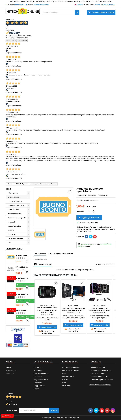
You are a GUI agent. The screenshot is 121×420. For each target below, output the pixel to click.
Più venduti (10, 373)
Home (8, 189)
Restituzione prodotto (70, 370)
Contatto (96, 361)
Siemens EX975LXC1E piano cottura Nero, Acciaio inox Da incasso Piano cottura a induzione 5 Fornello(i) (22, 310)
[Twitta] (91, 236)
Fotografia (12, 222)
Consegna (38, 367)
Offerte (8, 367)
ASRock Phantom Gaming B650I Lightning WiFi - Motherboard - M (99, 310)
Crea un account (108, 5)
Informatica (12, 193)
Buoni (64, 383)
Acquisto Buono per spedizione (22, 255)
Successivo (22, 40)
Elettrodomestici (14, 214)
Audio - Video (13, 209)
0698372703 (19, 5)
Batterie (10, 230)
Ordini (64, 373)
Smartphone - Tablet (16, 205)
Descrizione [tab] (40, 253)
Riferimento (81, 195)
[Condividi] (86, 236)
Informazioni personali (71, 367)
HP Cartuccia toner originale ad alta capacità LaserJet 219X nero (22, 267)
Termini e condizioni (41, 373)
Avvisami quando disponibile (28, 285)
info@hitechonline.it (41, 5)
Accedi (97, 5)
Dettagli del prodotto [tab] (61, 253)
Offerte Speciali (13, 197)
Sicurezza (11, 234)
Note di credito (68, 376)
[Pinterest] (95, 236)
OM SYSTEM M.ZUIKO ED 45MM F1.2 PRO (47, 311)
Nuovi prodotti (11, 370)
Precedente (11, 40)
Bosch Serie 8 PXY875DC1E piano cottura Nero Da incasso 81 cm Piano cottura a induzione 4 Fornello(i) (22, 294)
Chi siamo (38, 376)
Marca (101, 195)
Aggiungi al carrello (88, 217)
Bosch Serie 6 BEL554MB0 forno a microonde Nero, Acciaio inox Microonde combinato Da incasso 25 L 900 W (22, 279)
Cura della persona (15, 238)
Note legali (38, 370)
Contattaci (38, 383)
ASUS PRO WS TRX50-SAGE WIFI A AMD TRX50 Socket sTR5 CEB (73, 310)
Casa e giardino (14, 226)
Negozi (36, 389)
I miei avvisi (66, 386)
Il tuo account (70, 361)
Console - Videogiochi (16, 218)
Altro (9, 242)
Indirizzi (65, 379)
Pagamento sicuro (41, 379)
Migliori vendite (14, 248)
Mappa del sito (39, 386)
